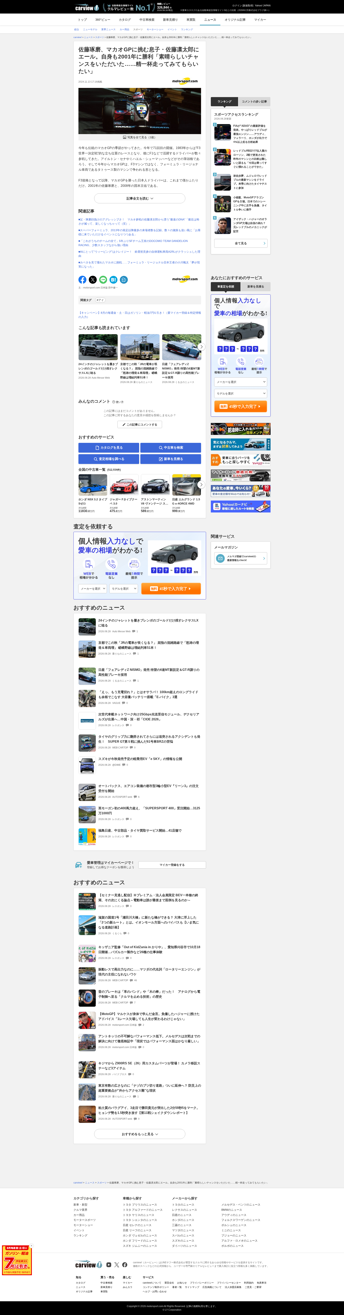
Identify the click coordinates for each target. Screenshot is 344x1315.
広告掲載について (212, 1287)
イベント (79, 1230)
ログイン (237, 5)
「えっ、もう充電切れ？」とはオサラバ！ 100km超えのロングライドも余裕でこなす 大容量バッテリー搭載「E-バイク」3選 (148, 694)
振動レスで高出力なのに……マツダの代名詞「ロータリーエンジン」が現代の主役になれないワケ (149, 972)
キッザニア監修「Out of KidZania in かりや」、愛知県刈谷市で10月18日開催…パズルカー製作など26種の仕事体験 (149, 949)
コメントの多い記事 (254, 101)
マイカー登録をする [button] (172, 864)
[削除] (31, 1245)
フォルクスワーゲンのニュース (240, 1219)
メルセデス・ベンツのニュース (240, 1204)
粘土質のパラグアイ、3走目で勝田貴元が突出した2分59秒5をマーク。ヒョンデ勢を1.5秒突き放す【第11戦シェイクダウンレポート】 (149, 1110)
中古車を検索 (173, 447)
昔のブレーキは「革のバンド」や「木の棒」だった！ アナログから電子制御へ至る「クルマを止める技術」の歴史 (149, 994)
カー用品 (79, 1215)
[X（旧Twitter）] (116, 1264)
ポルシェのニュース (233, 1225)
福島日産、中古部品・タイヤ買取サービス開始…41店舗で (140, 830)
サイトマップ (192, 1287)
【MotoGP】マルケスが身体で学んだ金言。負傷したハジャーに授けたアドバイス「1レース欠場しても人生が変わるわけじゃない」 (149, 1016)
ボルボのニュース (232, 1245)
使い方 (120, 402)
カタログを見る (112, 447)
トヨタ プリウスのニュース (140, 1204)
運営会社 (169, 1282)
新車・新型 (80, 1204)
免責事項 (261, 1282)
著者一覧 (177, 1287)
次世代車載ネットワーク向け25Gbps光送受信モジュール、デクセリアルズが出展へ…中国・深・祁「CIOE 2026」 (148, 717)
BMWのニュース (231, 1209)
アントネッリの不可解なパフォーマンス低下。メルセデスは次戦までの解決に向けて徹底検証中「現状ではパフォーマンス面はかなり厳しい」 (149, 1038)
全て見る (241, 243)
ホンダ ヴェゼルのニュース (140, 1235)
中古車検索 (147, 19)
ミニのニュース (231, 1230)
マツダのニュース (183, 1230)
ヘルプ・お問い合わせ (155, 1291)
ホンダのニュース (183, 1219)
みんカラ (127, 1287)
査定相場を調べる (111, 459)
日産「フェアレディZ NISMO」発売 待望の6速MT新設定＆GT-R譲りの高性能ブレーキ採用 (181, 370)
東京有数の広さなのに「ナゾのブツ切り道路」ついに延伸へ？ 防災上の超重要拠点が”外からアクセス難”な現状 (149, 1088)
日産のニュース (182, 1215)
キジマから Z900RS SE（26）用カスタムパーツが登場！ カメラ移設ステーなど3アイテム (149, 1066)
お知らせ (182, 1282)
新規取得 (248, 5)
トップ (82, 19)
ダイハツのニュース (184, 1245)
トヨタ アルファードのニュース (143, 1209)
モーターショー (83, 1225)
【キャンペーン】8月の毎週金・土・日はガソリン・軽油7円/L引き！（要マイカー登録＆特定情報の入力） (139, 315)
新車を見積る (173, 459)
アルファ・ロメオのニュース (239, 1240)
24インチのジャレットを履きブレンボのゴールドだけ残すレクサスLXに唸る (98, 368)
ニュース (210, 19)
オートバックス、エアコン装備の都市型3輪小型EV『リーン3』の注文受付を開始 (148, 788)
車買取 (191, 19)
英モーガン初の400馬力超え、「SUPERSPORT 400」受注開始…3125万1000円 (149, 811)
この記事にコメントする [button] (142, 424)
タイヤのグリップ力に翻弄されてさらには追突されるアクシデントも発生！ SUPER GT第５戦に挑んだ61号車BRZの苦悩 (149, 739)
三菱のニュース (182, 1225)
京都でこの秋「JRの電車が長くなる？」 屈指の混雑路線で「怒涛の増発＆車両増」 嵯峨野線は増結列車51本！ (138, 370)
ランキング (225, 101)
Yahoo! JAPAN (263, 5)
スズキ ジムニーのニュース (140, 1245)
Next (201, 347)
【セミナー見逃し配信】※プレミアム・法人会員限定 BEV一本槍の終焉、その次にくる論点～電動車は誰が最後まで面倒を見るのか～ (148, 897)
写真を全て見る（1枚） (142, 137)
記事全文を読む (138, 198)
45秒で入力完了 (173, 588)
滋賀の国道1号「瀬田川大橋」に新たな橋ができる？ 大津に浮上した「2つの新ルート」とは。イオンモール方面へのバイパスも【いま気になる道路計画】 (148, 922)
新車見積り (170, 19)
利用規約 (249, 1282)
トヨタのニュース (183, 1204)
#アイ (100, 300)
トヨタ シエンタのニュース (140, 1219)
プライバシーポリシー (202, 1282)
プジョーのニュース (233, 1235)
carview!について (152, 1282)
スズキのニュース (183, 1240)
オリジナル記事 (235, 19)
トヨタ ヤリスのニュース (138, 1215)
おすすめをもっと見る (138, 1134)
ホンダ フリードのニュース (140, 1240)
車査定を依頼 (225, 286)
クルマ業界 (80, 1209)
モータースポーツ (84, 1219)
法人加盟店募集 (233, 1287)
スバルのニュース (183, 1235)
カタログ (125, 19)
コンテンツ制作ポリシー (156, 1287)
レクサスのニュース (184, 1209)
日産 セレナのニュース (137, 1225)
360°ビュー (102, 19)
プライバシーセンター (229, 1282)
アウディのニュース (233, 1215)
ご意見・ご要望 (253, 1287)
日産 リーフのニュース (137, 1230)
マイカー (260, 19)
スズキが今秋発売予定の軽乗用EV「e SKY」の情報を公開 (140, 759)
